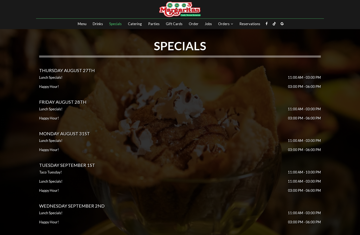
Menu (82, 24)
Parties (154, 24)
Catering (135, 24)
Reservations (249, 24)
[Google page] (282, 23)
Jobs (208, 24)
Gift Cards (174, 24)
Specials (115, 24)
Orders (224, 24)
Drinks (98, 24)
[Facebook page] (266, 23)
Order (194, 24)
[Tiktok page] (274, 23)
